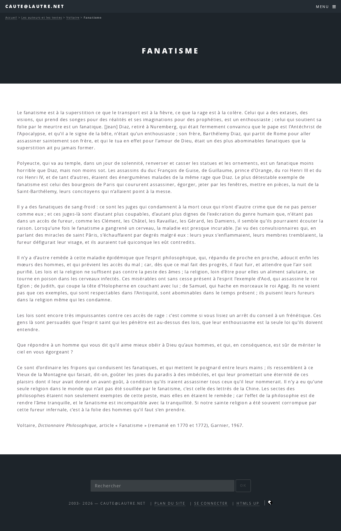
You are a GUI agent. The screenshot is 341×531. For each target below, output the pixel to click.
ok (243, 486)
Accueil (11, 17)
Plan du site (170, 503)
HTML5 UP (248, 503)
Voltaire (73, 17)
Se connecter (211, 503)
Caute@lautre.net (34, 6)
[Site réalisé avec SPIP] (270, 503)
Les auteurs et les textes (41, 17)
